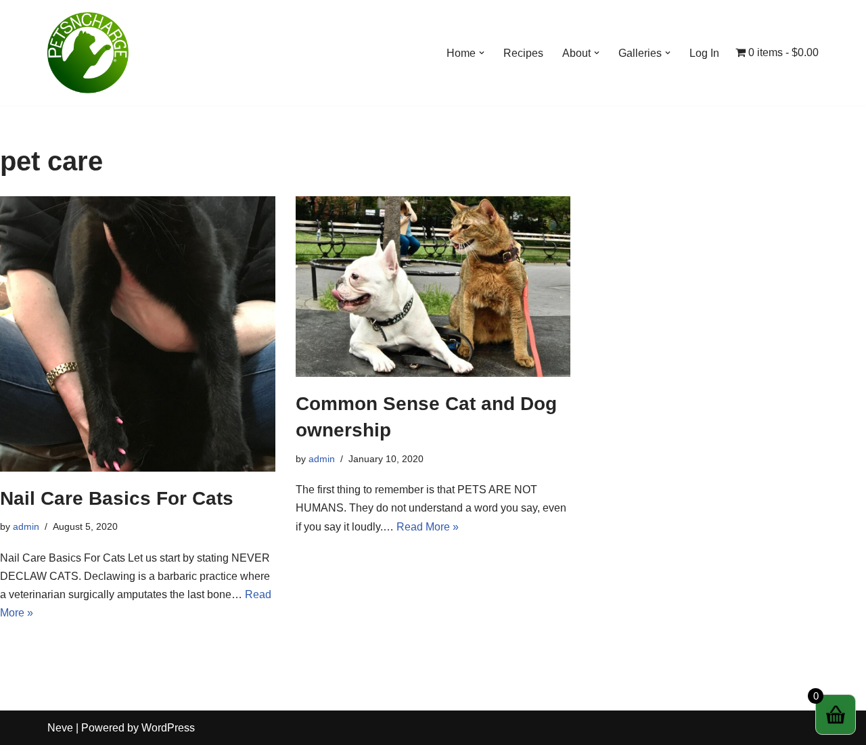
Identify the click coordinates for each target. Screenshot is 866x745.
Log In (704, 53)
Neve (60, 727)
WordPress (168, 727)
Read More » (427, 527)
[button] (481, 52)
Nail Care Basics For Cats (116, 498)
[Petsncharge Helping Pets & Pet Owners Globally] (88, 52)
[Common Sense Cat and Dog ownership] (433, 286)
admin (26, 526)
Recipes (523, 53)
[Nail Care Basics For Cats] (137, 334)
